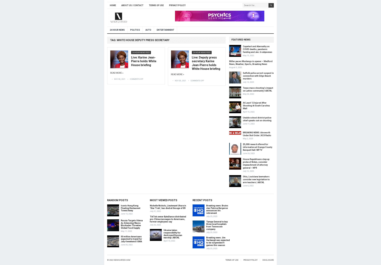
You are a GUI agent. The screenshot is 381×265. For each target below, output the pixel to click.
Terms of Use (156, 5)
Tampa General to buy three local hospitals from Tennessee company (217, 225)
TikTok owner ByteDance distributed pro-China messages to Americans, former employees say (168, 219)
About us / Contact (132, 5)
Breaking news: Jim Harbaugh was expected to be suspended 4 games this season (218, 241)
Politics (135, 30)
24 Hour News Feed (141, 52)
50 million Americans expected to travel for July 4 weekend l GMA (131, 239)
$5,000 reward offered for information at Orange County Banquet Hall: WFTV (257, 147)
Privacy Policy (177, 5)
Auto (148, 30)
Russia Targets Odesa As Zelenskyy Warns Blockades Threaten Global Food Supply (132, 224)
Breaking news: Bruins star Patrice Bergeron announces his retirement (217, 209)
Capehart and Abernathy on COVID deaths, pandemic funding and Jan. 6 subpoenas (257, 49)
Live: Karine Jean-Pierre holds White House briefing (143, 61)
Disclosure (268, 260)
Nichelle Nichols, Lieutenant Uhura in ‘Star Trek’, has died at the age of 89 (168, 206)
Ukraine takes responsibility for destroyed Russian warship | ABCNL (173, 234)
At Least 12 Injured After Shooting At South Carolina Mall (256, 106)
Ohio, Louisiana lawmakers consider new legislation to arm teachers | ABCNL (256, 179)
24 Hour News (117, 30)
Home (113, 5)
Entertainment (165, 30)
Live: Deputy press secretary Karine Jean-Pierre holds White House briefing (206, 63)
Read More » (116, 73)
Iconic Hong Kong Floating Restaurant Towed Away (130, 208)
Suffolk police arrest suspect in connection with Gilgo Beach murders (258, 76)
